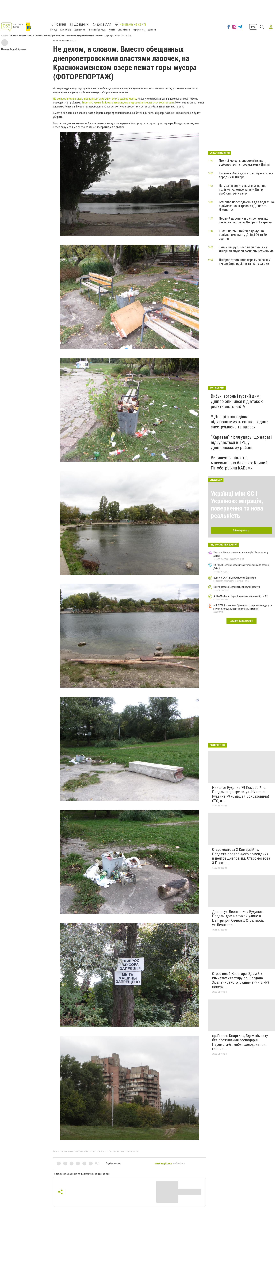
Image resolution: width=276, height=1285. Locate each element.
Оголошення (124, 29)
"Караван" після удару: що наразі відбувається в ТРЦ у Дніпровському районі (241, 442)
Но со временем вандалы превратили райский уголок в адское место (94, 98)
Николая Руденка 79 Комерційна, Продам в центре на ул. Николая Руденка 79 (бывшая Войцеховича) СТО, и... (240, 794)
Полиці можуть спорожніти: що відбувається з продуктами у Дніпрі (244, 162)
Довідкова (79, 29)
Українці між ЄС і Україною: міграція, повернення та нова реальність (237, 504)
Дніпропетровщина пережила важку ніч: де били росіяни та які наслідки (244, 262)
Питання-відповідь (97, 29)
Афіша (112, 29)
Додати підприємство (241, 620)
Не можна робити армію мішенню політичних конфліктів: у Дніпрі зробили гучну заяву (242, 189)
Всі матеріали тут (242, 530)
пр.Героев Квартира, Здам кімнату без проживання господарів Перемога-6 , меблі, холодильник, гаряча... (240, 1042)
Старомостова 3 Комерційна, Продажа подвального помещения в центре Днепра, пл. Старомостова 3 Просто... (241, 856)
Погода (53, 29)
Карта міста (65, 29)
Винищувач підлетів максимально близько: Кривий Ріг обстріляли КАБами (239, 463)
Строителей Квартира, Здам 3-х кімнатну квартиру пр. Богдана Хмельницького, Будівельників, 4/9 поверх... (240, 980)
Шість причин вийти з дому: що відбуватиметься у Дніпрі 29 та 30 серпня (243, 234)
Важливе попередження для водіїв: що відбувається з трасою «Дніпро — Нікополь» (246, 206)
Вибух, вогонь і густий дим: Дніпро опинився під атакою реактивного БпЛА (237, 401)
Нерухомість (139, 29)
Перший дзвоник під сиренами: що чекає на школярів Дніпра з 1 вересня (245, 220)
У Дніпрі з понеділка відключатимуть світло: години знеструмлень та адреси (239, 422)
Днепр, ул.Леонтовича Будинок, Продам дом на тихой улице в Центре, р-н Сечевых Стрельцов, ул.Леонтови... (238, 918)
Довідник (81, 24)
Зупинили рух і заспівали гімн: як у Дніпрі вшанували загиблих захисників (246, 249)
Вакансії (152, 29)
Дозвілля (104, 24)
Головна (4, 35)
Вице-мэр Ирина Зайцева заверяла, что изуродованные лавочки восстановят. (128, 102)
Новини (60, 24)
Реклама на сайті (132, 24)
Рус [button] (253, 26)
